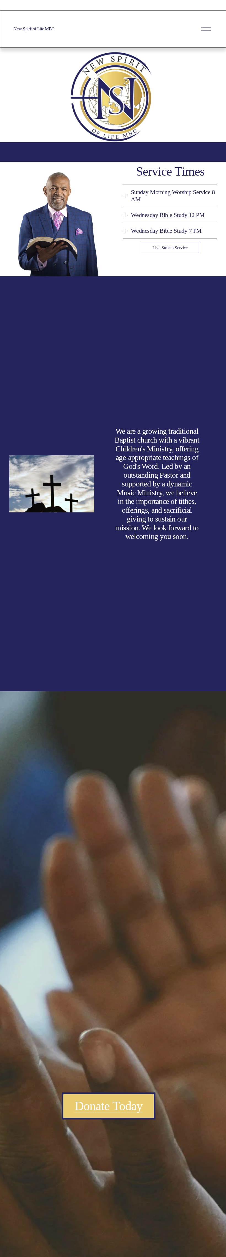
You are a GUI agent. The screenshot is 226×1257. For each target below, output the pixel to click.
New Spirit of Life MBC (34, 29)
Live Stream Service (170, 247)
